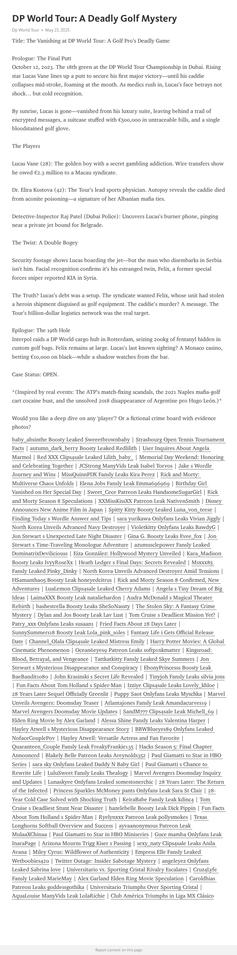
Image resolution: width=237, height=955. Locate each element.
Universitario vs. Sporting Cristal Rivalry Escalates (127, 869)
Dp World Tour (25, 30)
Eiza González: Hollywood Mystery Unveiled (127, 553)
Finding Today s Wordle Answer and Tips (61, 518)
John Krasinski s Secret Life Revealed (98, 676)
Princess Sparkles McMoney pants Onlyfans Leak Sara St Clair (127, 790)
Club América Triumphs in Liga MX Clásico (162, 895)
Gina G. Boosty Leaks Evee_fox (165, 536)
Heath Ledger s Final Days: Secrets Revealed (132, 562)
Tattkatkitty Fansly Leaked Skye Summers (144, 659)
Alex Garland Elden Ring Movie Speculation (131, 878)
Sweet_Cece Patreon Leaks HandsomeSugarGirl (144, 492)
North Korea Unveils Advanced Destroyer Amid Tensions (151, 571)
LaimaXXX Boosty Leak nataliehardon (76, 597)
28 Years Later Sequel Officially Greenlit (60, 693)
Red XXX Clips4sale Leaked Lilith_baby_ (85, 457)
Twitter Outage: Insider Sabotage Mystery (105, 860)
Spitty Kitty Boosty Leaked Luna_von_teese (160, 509)
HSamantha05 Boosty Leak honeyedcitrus (62, 580)
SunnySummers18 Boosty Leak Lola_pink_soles (68, 632)
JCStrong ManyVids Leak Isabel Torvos (126, 465)
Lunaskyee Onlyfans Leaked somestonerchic (100, 781)
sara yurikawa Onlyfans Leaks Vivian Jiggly (168, 518)
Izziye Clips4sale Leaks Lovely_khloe (171, 685)
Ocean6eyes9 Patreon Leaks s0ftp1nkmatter (127, 650)
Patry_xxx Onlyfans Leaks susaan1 (53, 623)
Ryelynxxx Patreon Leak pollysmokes (143, 817)
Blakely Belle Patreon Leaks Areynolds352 (95, 755)
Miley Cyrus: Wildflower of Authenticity (81, 852)
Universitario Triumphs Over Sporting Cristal (144, 887)
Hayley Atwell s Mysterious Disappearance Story (70, 729)
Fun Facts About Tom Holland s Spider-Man (69, 685)
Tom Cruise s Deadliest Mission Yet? (172, 614)
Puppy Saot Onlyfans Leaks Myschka (158, 693)
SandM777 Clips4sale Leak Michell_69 (168, 711)
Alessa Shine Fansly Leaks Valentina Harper (153, 720)
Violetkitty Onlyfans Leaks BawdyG (173, 527)
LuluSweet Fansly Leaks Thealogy (88, 772)
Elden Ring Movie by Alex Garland (53, 720)
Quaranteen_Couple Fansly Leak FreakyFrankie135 (72, 746)
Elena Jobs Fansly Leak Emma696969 (125, 483)
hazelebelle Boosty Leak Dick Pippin (152, 808)
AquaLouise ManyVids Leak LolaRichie (58, 895)
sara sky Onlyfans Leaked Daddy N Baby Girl (85, 764)
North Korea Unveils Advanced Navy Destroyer (68, 527)
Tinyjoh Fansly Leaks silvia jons (187, 676)
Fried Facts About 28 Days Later (138, 623)
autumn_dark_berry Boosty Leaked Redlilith (83, 448)
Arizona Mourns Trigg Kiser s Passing (86, 843)
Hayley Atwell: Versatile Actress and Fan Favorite (120, 738)
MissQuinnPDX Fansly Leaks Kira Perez (108, 474)
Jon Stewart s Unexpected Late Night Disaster (67, 536)
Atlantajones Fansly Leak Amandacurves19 (156, 702)
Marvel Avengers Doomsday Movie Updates (64, 711)
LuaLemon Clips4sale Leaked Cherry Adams (97, 588)
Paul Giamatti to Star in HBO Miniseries (101, 834)
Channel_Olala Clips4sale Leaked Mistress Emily (86, 641)
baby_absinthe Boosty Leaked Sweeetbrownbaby (71, 439)
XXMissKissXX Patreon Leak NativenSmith (149, 501)
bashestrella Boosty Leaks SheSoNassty (83, 606)
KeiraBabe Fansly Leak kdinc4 (158, 799)
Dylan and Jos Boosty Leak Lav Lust (80, 614)
